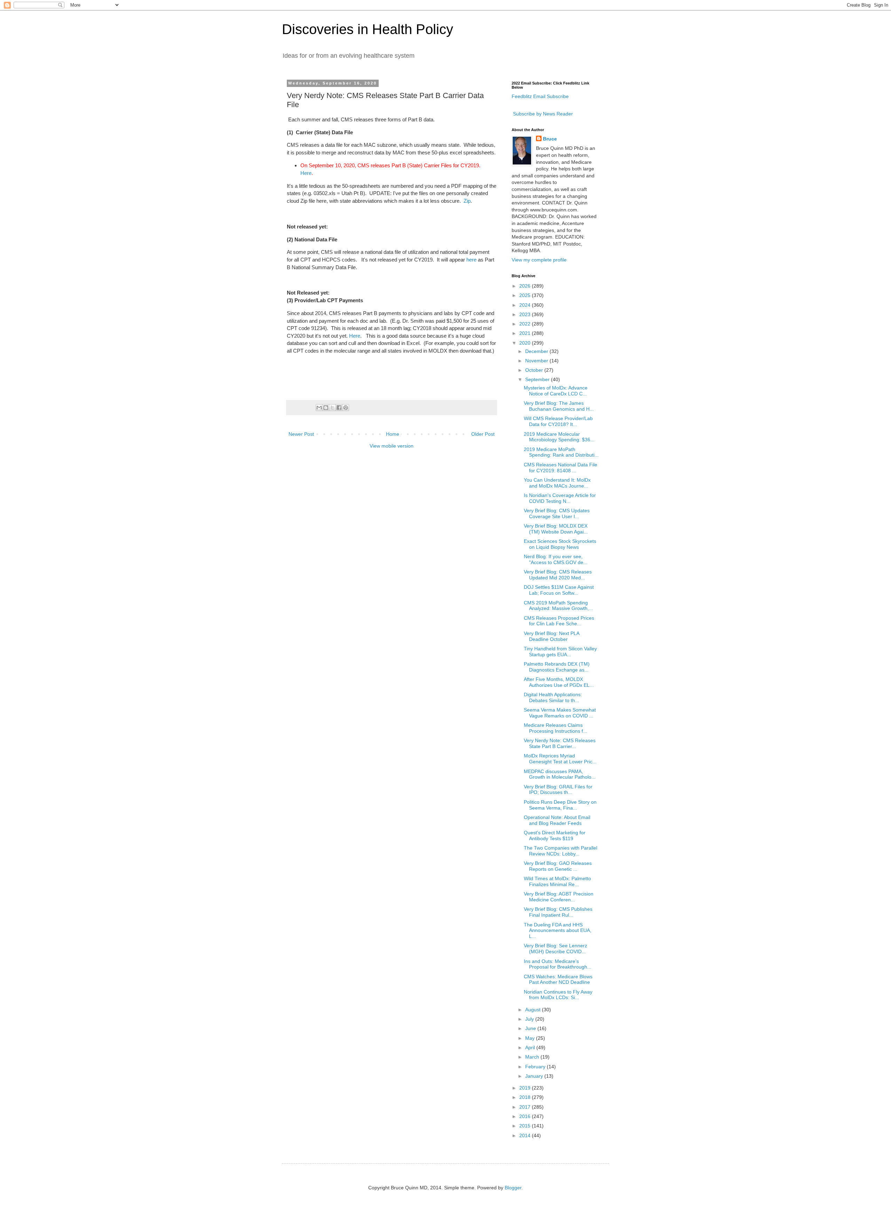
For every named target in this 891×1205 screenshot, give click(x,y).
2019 (525, 1088)
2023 (525, 314)
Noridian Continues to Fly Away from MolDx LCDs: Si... (558, 995)
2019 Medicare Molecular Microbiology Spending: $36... (559, 437)
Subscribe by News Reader (542, 114)
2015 (525, 1125)
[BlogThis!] (325, 407)
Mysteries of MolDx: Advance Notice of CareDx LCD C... (556, 390)
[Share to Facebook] (339, 407)
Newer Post (301, 434)
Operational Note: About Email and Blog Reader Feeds (557, 820)
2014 (525, 1135)
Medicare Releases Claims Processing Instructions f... (555, 728)
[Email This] (319, 407)
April (530, 1047)
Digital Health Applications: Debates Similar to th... (553, 697)
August (533, 1009)
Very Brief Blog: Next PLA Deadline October (551, 636)
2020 (525, 343)
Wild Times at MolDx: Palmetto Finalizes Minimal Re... (557, 881)
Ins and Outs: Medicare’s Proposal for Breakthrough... (557, 964)
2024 (525, 305)
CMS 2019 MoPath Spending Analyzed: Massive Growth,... (558, 605)
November (537, 360)
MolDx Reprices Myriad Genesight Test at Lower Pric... (560, 758)
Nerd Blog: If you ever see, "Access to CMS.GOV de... (556, 559)
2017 (525, 1107)
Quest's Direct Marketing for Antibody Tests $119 (554, 835)
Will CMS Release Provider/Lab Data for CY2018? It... (558, 421)
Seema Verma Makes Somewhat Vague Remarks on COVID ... (560, 712)
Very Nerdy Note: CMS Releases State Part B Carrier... (560, 743)
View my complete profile (539, 260)
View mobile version (391, 446)
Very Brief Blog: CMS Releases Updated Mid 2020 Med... (558, 574)
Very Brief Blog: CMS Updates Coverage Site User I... (557, 513)
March (533, 1057)
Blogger (513, 1187)
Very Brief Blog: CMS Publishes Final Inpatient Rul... (558, 912)
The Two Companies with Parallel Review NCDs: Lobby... (560, 851)
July (530, 1019)
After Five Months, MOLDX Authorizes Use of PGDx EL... (559, 682)
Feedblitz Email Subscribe (540, 96)
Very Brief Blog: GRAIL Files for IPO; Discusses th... (558, 789)
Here (306, 173)
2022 (525, 324)
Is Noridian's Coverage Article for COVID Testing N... (560, 498)
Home (392, 434)
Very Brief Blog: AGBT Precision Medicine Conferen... (558, 896)
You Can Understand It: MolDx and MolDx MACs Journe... (557, 483)
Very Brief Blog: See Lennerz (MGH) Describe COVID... (555, 948)
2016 (525, 1116)
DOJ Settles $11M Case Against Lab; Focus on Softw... (559, 590)
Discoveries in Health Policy (367, 29)
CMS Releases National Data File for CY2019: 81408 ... (560, 467)
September (538, 379)
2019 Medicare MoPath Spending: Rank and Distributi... (561, 452)
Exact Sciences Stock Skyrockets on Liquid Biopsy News (560, 544)
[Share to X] (332, 407)
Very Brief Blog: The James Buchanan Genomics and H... (559, 406)
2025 (525, 295)
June (531, 1028)
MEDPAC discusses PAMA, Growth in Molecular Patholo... (560, 774)
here (471, 260)
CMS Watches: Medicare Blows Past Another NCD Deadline (558, 979)
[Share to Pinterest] (345, 407)
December (537, 351)
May (530, 1038)
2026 (525, 286)
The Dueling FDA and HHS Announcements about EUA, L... (557, 930)
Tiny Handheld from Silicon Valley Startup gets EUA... (560, 651)
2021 (525, 333)
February (536, 1066)
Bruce (550, 139)
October (534, 370)
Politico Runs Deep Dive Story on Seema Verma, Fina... (560, 805)
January (534, 1076)
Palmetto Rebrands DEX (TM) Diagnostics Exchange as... (557, 667)
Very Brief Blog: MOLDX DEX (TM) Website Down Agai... (556, 529)
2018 (525, 1097)
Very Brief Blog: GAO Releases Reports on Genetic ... (558, 866)
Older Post (483, 434)
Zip (467, 201)
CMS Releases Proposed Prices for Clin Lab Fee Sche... (559, 621)
